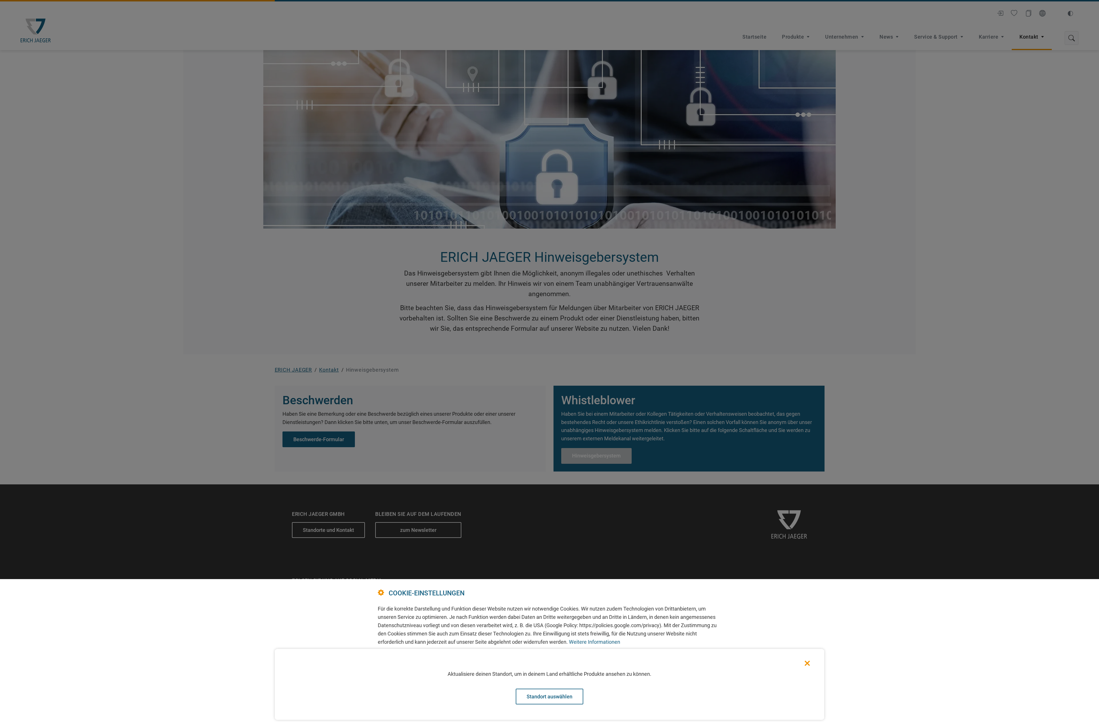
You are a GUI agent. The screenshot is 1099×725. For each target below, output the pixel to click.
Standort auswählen (549, 697)
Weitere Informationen (594, 642)
